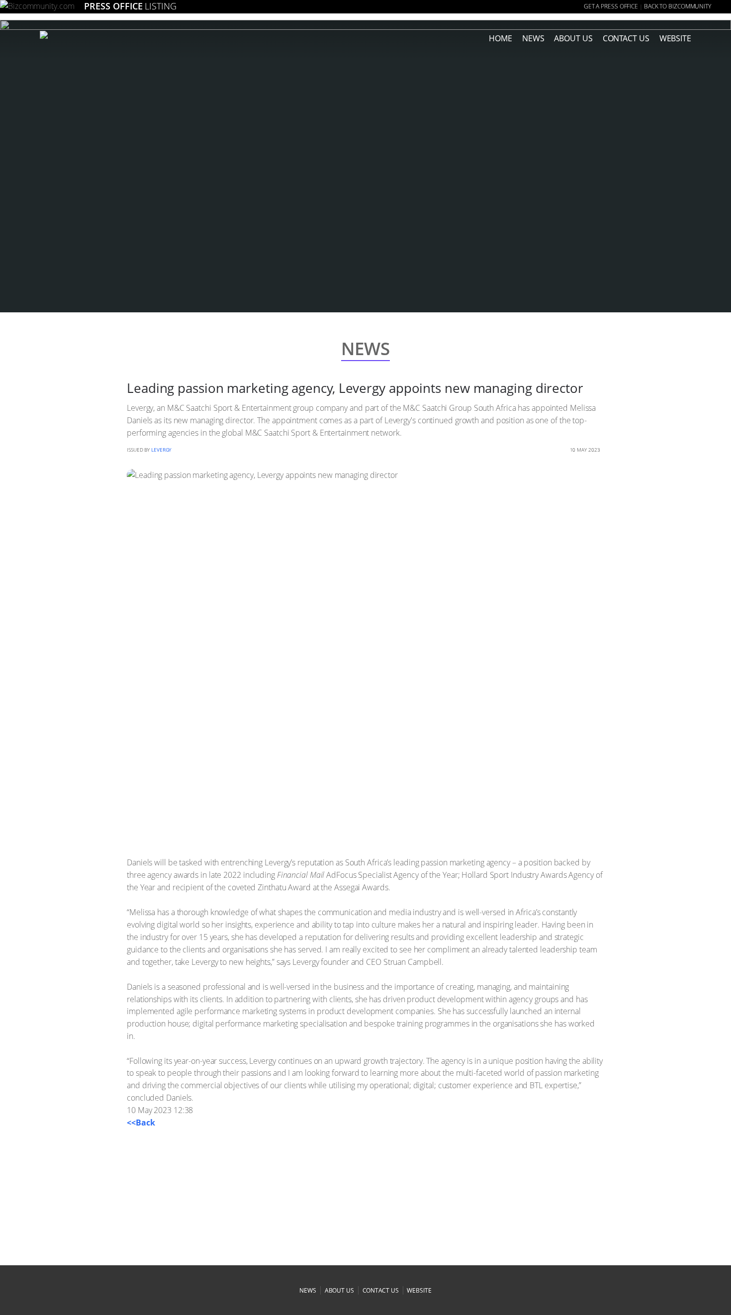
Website (675, 38)
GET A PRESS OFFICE (611, 6)
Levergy (161, 449)
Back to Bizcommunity (677, 6)
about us (573, 38)
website (419, 1290)
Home (500, 38)
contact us (381, 1290)
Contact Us (626, 38)
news (533, 38)
